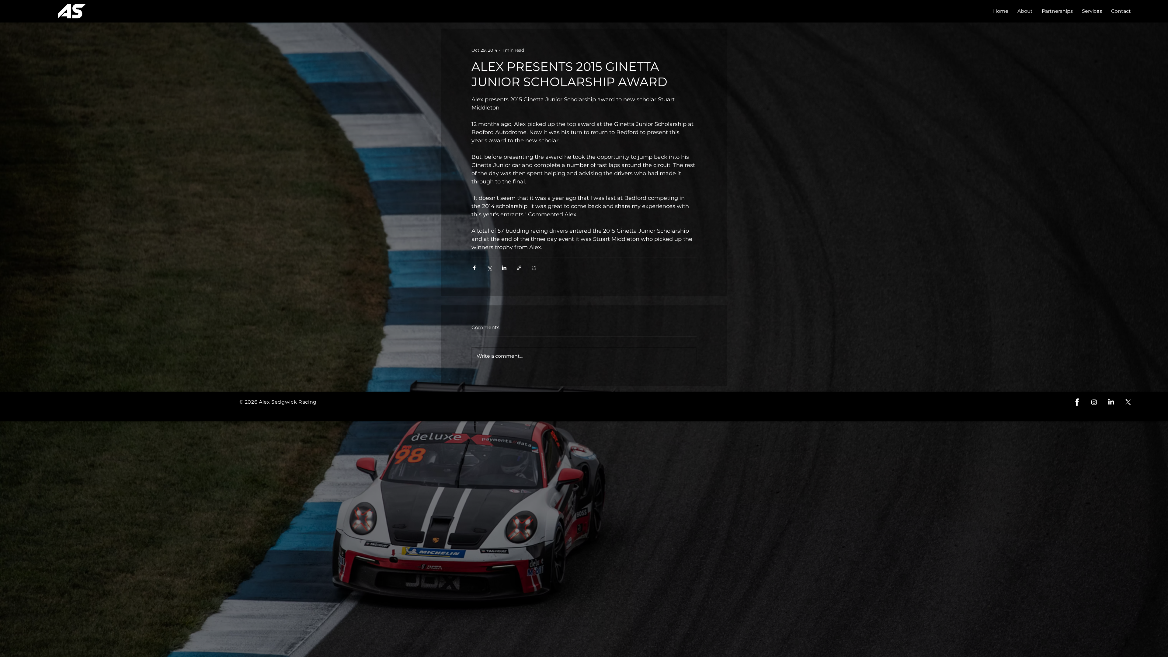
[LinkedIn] (1111, 402)
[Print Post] (534, 268)
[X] (1128, 402)
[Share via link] (519, 268)
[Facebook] (1077, 402)
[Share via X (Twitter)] (489, 268)
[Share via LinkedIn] (504, 268)
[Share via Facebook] (474, 268)
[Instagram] (1094, 402)
